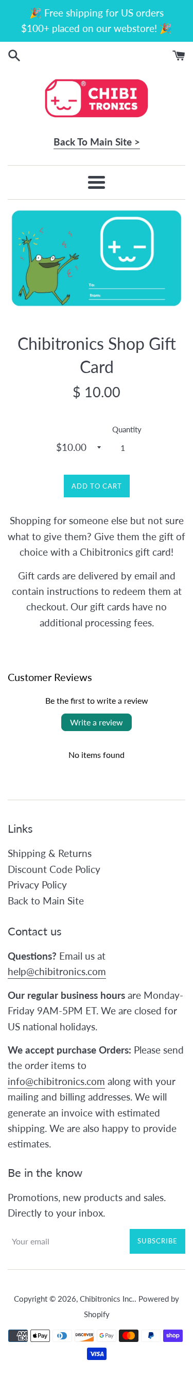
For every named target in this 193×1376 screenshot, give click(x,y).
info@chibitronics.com (56, 1081)
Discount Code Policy (54, 869)
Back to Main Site (46, 900)
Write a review (96, 722)
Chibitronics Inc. (107, 1298)
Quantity (127, 429)
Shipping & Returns (50, 853)
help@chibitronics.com (57, 971)
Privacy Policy (37, 885)
